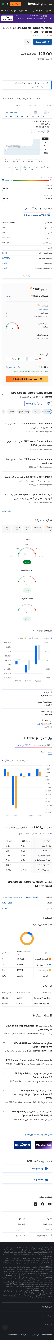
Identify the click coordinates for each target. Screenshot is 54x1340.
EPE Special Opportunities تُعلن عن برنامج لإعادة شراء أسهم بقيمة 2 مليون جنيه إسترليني (28, 478)
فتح (22, 869)
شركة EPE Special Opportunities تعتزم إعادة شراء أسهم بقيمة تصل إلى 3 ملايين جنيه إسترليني (28, 496)
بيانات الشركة (38, 105)
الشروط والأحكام (47, 1307)
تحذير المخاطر (47, 1325)
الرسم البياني (40, 98)
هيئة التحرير (20, 1235)
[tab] (37, 529)
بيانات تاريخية (20, 105)
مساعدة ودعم (20, 1230)
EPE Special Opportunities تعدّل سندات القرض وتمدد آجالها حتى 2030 (29, 443)
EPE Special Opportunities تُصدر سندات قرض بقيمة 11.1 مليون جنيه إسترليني (27, 425)
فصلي (42, 752)
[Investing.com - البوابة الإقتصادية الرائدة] (37, 3)
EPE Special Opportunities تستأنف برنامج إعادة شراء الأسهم (29, 461)
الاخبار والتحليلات (24, 98)
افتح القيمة (8, 180)
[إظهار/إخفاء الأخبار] (35, 112)
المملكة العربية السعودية (20, 10)
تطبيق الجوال (47, 1224)
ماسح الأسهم (38, 10)
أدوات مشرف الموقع (44, 1235)
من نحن (22, 1218)
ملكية (29, 105)
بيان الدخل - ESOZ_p (39, 738)
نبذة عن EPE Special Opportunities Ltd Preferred (29, 884)
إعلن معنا (21, 1224)
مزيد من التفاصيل (38, 87)
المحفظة (49, 1230)
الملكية (48, 917)
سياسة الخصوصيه (46, 1316)
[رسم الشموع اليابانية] (49, 112)
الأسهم (48, 10)
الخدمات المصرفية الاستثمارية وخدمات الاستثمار (20, 897)
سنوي (50, 752)
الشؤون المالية (7, 903)
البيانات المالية (7, 98)
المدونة (49, 1218)
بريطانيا (5, 908)
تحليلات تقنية (44, 520)
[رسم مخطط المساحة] (45, 112)
